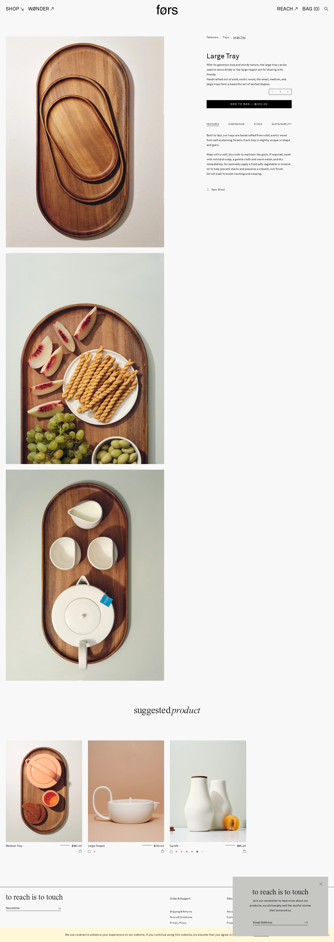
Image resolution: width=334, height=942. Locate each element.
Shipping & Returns (181, 911)
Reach (285, 9)
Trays (226, 37)
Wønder (39, 9)
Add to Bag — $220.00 (249, 104)
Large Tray (239, 37)
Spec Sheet (218, 189)
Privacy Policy (178, 922)
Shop (13, 9)
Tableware (213, 37)
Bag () (311, 9)
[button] (59, 908)
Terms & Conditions (181, 917)
